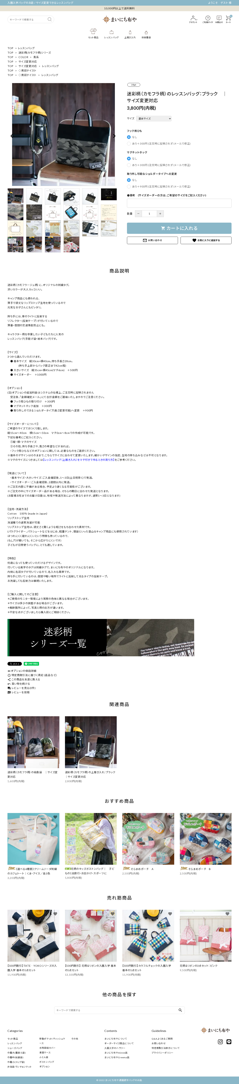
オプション (44, 1066)
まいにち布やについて (115, 1038)
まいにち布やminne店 (115, 1052)
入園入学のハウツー (114, 1048)
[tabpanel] (63, 134)
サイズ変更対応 (27, 61)
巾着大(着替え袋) (16, 1052)
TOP (10, 48)
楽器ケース (45, 1052)
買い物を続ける (18, 683)
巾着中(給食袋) (15, 1057)
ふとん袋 (43, 1057)
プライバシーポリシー (162, 1052)
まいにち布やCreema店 (116, 1057)
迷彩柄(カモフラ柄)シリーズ (34, 52)
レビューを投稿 (18, 692)
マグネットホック (137, 152)
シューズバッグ (14, 1048)
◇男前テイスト (27, 70)
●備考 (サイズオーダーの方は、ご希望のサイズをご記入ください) (166, 195)
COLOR (23, 57)
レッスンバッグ (26, 48)
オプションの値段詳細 (21, 670)
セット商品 (12, 1038)
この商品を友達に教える (23, 679)
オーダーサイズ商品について (119, 1043)
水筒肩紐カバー (47, 1047)
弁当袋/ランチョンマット (19, 1066)
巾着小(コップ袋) (16, 1062)
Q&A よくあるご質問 (162, 1038)
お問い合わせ (152, 240)
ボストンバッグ (46, 1061)
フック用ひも (134, 131)
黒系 (36, 57)
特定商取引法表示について (165, 1048)
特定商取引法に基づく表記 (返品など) (32, 675)
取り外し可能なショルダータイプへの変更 (152, 174)
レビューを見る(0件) (21, 688)
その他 (74, 1038)
